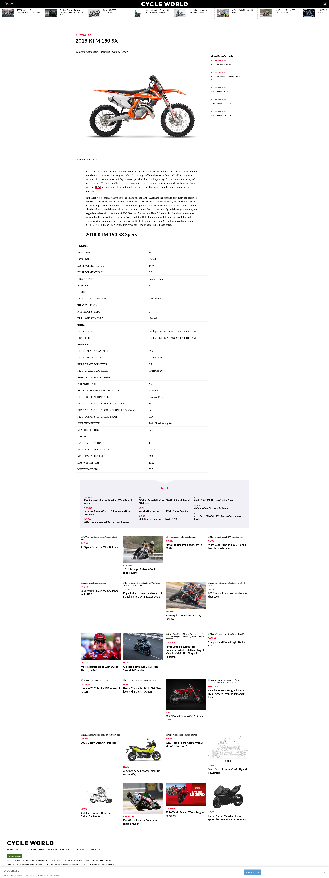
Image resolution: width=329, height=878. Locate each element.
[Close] (325, 872)
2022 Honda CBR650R (221, 65)
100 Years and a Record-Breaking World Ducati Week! (108, 501)
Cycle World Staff (88, 52)
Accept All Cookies (252, 872)
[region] (164, 872)
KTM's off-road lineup (122, 197)
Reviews (87, 519)
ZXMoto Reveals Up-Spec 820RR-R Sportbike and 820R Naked (164, 501)
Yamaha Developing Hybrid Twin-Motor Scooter (163, 511)
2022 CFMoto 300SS (220, 91)
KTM (98, 186)
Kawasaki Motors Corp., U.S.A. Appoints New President (107, 512)
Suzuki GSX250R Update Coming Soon (213, 500)
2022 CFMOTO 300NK (221, 116)
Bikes (141, 497)
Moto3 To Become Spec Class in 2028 (158, 519)
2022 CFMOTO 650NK (221, 103)
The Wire (88, 497)
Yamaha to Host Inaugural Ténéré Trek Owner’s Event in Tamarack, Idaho (226, 694)
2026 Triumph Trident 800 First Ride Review (106, 522)
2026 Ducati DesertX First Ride (99, 743)
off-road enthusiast (145, 171)
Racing (142, 516)
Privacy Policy (14, 850)
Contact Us (51, 850)
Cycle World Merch (68, 850)
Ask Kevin (128, 816)
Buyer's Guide (83, 35)
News (141, 508)
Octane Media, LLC (39, 864)
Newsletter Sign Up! (90, 850)
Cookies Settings (14, 856)
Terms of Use (29, 850)
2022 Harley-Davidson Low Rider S (225, 78)
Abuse (41, 850)
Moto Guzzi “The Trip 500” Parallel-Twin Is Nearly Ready (218, 517)
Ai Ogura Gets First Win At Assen (210, 508)
